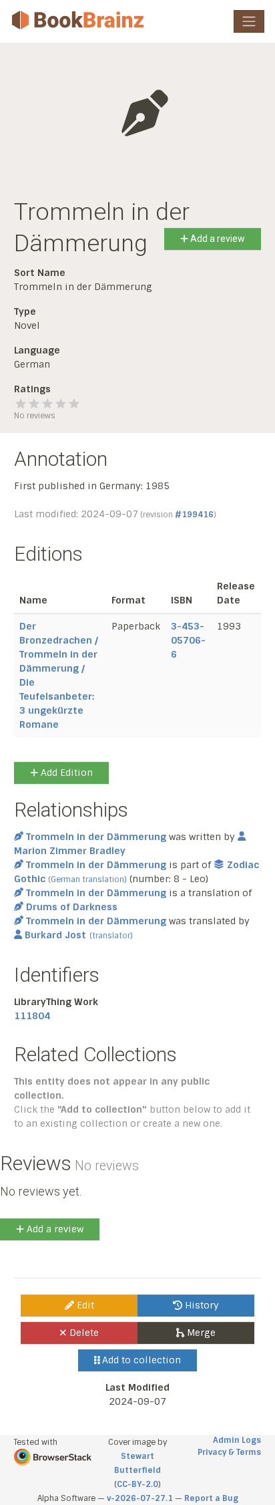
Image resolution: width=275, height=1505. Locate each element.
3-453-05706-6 (188, 640)
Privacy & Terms (229, 1452)
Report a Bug (211, 1498)
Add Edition (65, 773)
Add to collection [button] (140, 1360)
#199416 (194, 514)
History (200, 1305)
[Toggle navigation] (249, 21)
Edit (84, 1305)
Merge (200, 1333)
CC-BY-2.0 (137, 1484)
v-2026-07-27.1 (140, 1498)
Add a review (216, 238)
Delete (83, 1333)
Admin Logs (237, 1440)
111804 (32, 1016)
